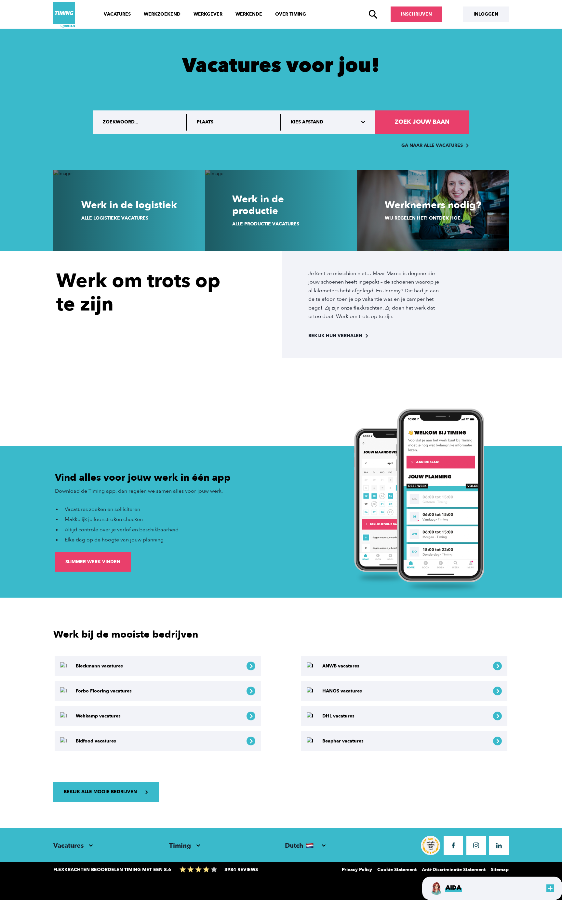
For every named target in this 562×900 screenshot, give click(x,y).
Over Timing (290, 14)
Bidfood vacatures (96, 741)
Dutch (294, 845)
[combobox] (234, 122)
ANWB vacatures (340, 666)
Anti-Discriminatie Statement (454, 870)
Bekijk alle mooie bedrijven (100, 792)
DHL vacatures (338, 716)
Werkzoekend (162, 14)
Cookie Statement (397, 870)
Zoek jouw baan (422, 122)
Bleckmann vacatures (99, 666)
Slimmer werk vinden (92, 562)
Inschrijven (416, 14)
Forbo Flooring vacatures (104, 691)
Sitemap (500, 870)
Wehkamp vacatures (98, 716)
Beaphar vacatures (343, 741)
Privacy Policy (357, 870)
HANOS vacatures (342, 691)
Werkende (248, 14)
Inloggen (486, 14)
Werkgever (208, 14)
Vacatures (117, 14)
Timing (180, 845)
